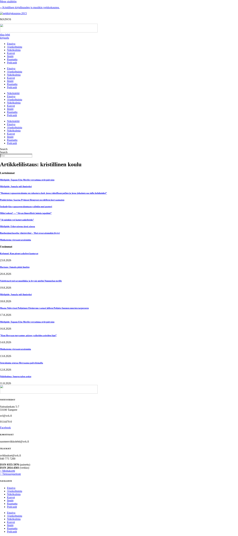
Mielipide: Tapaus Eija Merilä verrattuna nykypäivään (27, 179)
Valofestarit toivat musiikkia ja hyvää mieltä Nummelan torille (31, 281)
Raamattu (12, 59)
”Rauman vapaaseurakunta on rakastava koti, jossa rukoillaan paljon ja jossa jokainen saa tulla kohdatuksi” (53, 193)
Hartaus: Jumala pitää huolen (14, 267)
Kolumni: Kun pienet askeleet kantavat (19, 253)
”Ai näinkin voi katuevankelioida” (17, 219)
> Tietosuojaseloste (10, 473)
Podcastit (12, 62)
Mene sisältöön (8, 1)
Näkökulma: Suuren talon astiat (15, 376)
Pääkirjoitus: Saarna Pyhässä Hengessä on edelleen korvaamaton (32, 200)
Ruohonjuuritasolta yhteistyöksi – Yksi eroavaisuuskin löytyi (30, 233)
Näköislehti (13, 93)
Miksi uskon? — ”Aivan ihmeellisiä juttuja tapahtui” (26, 213)
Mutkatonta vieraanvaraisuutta (15, 240)
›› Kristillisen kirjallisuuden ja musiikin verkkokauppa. (30, 7)
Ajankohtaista (14, 46)
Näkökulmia (14, 50)
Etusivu (11, 43)
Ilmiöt (10, 56)
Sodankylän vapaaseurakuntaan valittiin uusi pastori (26, 206)
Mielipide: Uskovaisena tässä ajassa (17, 226)
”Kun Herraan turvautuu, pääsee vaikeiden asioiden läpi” (28, 335)
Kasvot (11, 53)
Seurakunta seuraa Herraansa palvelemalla (21, 363)
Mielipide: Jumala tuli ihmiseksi (16, 186)
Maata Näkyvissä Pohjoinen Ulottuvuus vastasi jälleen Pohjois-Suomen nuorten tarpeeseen (44, 308)
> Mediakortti (7, 470)
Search (3, 149)
